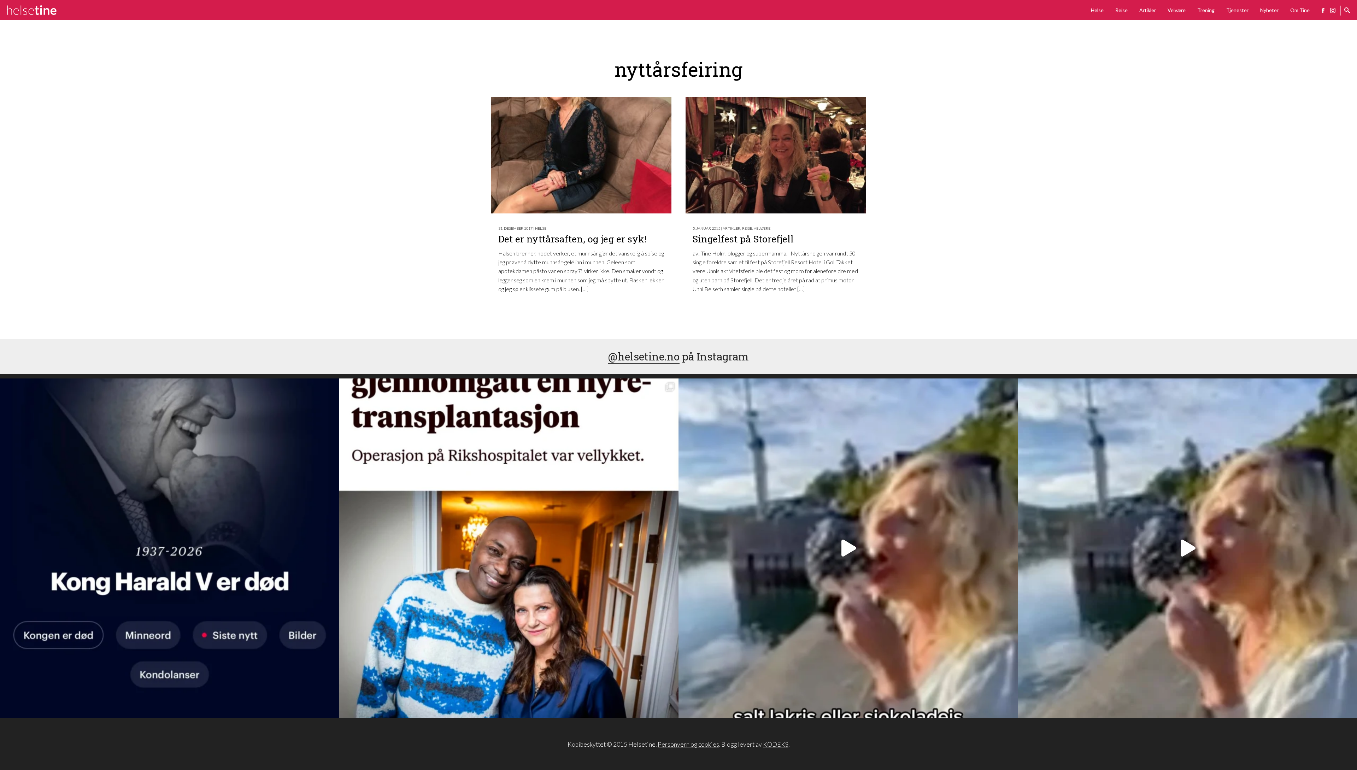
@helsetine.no (644, 356)
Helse (1097, 10)
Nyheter (1269, 10)
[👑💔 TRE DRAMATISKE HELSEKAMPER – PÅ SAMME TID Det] (508, 548)
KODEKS (775, 744)
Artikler (1147, 10)
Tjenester (1237, 10)
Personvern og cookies (688, 744)
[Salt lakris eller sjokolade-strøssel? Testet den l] (848, 548)
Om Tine (1300, 10)
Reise (1121, 10)
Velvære (1177, 10)
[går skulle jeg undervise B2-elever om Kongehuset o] (169, 548)
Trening (1206, 10)
